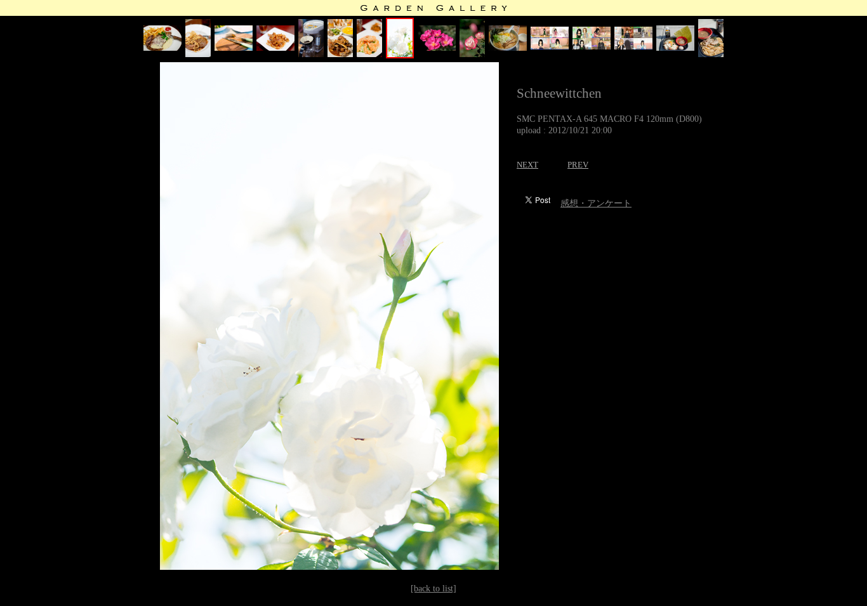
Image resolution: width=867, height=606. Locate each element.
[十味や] (508, 48)
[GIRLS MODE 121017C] (550, 46)
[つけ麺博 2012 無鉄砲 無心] (711, 54)
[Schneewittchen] (400, 55)
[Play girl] (437, 48)
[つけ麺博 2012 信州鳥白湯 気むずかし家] (675, 48)
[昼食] (234, 48)
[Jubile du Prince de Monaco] (472, 54)
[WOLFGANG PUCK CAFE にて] (162, 48)
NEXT (527, 164)
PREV (577, 164)
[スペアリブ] (340, 54)
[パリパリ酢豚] (275, 48)
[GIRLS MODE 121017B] (591, 46)
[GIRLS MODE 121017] (633, 46)
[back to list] (433, 588)
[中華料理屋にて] (369, 54)
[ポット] (311, 54)
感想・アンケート (596, 203)
